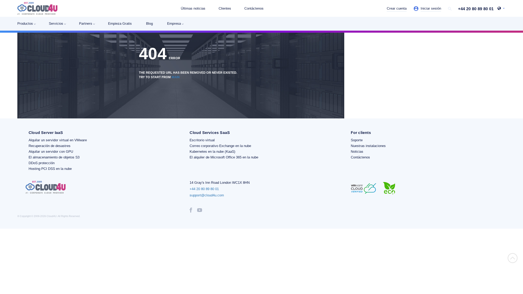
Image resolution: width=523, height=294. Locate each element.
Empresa (174, 24)
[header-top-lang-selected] (501, 9)
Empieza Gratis (120, 24)
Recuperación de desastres (49, 146)
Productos (25, 24)
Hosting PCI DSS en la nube (50, 169)
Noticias (357, 152)
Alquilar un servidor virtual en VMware (58, 140)
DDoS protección (42, 163)
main (176, 77)
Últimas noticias (193, 8)
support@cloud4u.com (207, 195)
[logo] (37, 8)
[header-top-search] (450, 9)
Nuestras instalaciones (368, 146)
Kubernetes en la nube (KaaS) (212, 152)
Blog (149, 24)
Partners (85, 24)
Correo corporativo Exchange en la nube (220, 146)
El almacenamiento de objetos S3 (54, 157)
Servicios (56, 24)
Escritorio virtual (202, 140)
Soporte (357, 140)
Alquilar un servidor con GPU (51, 152)
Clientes (225, 8)
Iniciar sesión (431, 8)
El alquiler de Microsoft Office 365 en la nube (224, 157)
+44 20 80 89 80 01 (476, 9)
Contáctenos (254, 8)
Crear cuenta (397, 8)
